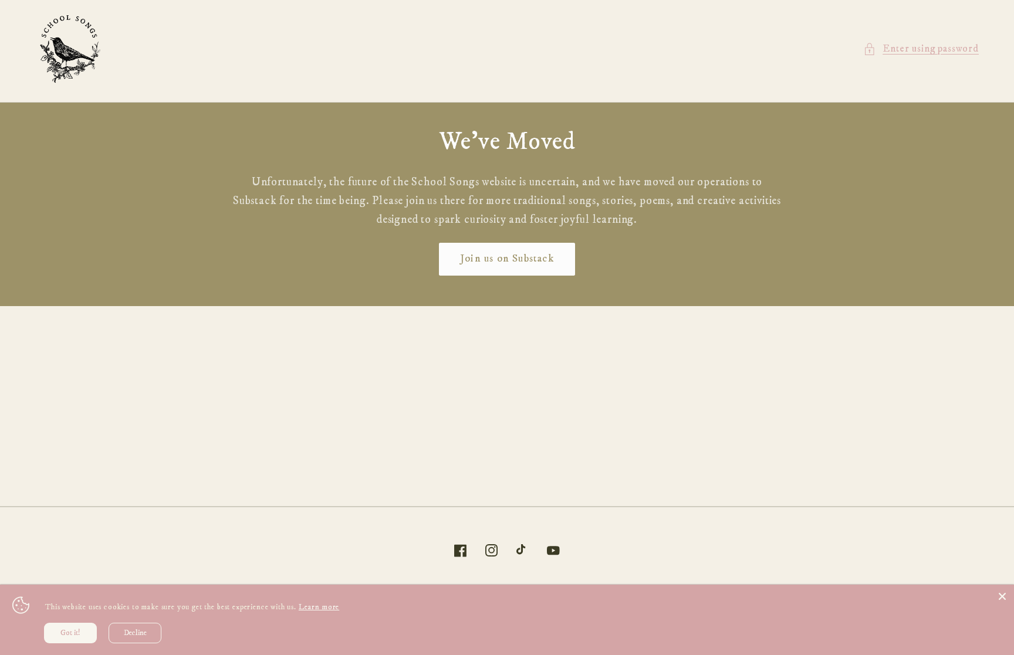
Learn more (319, 607)
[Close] (1002, 596)
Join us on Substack (507, 258)
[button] (921, 49)
